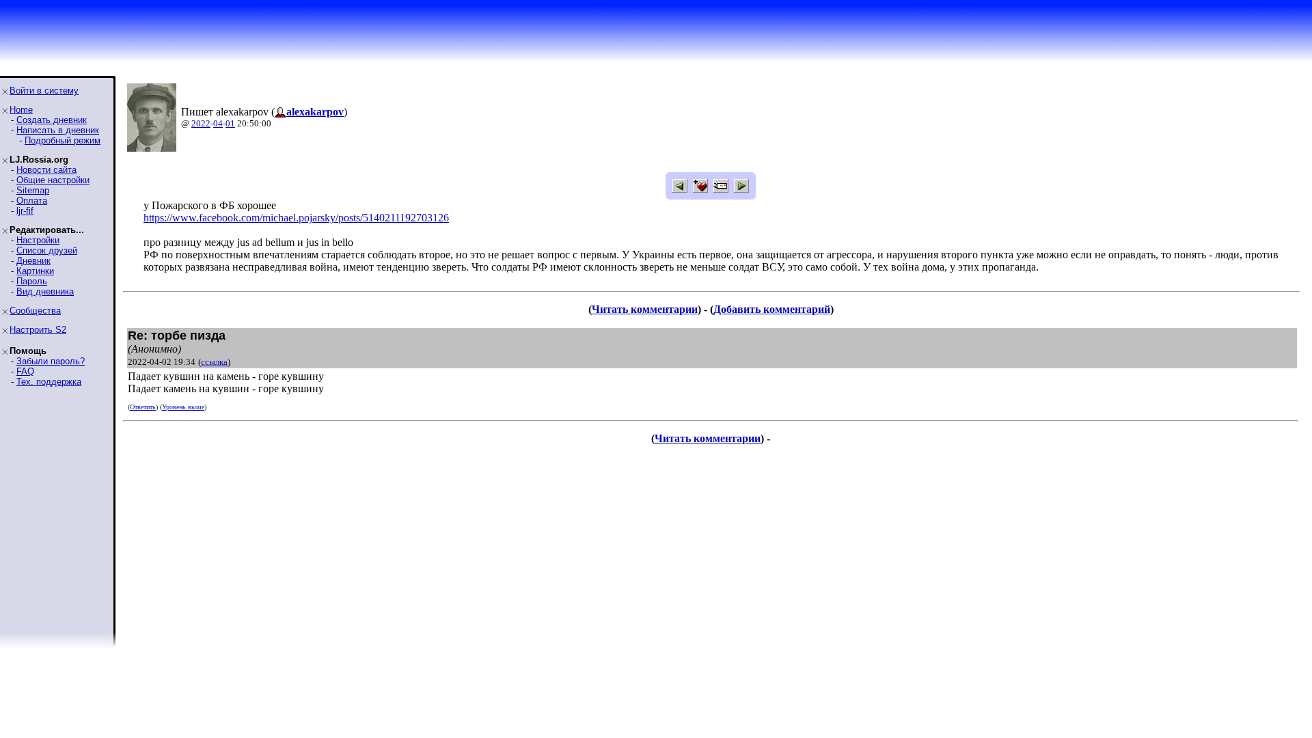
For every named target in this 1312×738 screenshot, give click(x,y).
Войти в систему (44, 90)
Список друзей (46, 250)
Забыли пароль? (50, 361)
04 (218, 123)
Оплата (31, 200)
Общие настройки (53, 180)
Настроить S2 (38, 330)
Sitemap (32, 190)
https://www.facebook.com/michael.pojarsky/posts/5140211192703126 (296, 217)
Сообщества (35, 310)
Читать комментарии (645, 309)
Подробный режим (62, 140)
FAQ (25, 371)
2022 (200, 123)
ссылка (214, 362)
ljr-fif (24, 211)
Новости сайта (46, 170)
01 (230, 123)
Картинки (35, 271)
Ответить (143, 407)
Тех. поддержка (48, 382)
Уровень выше (183, 407)
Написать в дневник (57, 130)
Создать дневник (51, 120)
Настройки (37, 240)
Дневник (33, 261)
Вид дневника (45, 291)
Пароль (31, 281)
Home (21, 110)
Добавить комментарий (771, 309)
